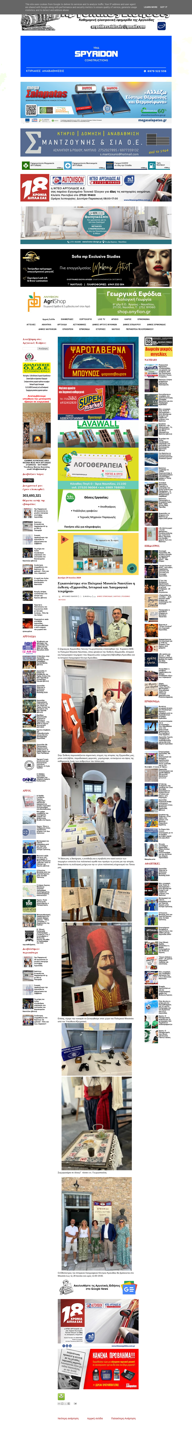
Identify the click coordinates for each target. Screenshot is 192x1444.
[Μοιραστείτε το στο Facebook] (68, 1403)
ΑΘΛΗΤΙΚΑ (46, 325)
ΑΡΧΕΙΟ (114, 319)
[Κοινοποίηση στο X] (65, 1403)
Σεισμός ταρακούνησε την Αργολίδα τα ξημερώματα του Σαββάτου (41, 539)
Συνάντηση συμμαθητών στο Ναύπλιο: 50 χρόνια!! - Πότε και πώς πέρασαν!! (41, 569)
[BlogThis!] (62, 1403)
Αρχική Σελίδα (48, 319)
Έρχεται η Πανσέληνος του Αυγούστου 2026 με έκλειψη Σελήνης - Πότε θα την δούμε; (41, 610)
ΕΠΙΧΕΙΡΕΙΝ (68, 329)
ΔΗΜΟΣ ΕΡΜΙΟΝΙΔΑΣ (156, 325)
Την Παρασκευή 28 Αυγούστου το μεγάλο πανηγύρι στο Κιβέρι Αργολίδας (41, 513)
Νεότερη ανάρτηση (68, 1418)
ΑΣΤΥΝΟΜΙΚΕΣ (79, 325)
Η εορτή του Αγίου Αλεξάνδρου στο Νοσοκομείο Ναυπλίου (41, 581)
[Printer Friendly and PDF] (61, 1399)
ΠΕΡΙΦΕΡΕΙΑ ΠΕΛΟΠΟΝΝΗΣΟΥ (140, 329)
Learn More (150, 7)
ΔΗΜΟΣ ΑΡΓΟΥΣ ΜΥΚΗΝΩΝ (104, 325)
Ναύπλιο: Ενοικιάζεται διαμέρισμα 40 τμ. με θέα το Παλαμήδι (41, 526)
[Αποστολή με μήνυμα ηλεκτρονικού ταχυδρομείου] (59, 1403)
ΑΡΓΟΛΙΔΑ (62, 325)
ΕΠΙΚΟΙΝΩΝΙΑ (144, 319)
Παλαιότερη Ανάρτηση (123, 1418)
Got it (163, 7)
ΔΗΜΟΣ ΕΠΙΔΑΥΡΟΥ (132, 325)
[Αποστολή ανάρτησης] (74, 1403)
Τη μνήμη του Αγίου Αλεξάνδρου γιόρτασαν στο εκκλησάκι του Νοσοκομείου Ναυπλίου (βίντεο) (34, 555)
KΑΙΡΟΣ (128, 319)
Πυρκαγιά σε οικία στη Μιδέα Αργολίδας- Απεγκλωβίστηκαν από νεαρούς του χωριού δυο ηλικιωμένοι (35, 625)
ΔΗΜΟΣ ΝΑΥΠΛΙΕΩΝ (47, 329)
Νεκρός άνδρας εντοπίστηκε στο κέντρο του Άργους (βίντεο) (40, 595)
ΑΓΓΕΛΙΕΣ (31, 325)
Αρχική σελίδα (95, 1418)
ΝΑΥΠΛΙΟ (116, 329)
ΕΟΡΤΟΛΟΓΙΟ (86, 319)
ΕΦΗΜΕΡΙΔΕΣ (67, 319)
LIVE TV (101, 319)
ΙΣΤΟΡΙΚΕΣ (101, 329)
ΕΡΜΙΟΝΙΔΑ (84, 329)
